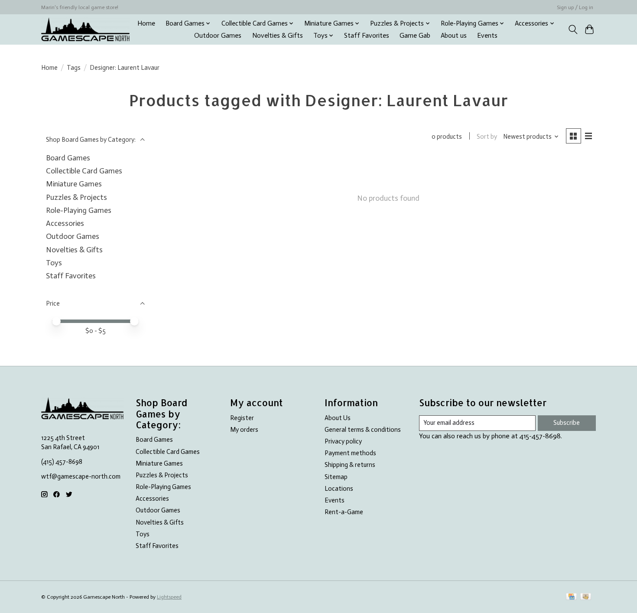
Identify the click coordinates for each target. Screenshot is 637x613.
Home (146, 23)
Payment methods (350, 453)
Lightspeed (169, 597)
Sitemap (336, 477)
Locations (339, 488)
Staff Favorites (366, 35)
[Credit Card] (571, 597)
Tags (74, 68)
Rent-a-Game (344, 512)
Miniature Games (74, 184)
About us (454, 35)
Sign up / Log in (575, 7)
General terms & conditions (363, 430)
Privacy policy (343, 441)
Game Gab (415, 35)
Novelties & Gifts (277, 35)
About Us (338, 418)
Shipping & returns (350, 465)
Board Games (68, 158)
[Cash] (585, 597)
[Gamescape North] (85, 29)
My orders (244, 430)
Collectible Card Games (84, 171)
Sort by (487, 136)
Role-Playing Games (78, 210)
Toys (54, 262)
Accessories (65, 223)
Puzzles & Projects (76, 197)
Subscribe (566, 423)
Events (487, 35)
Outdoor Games (217, 35)
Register (242, 418)
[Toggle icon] (572, 29)
